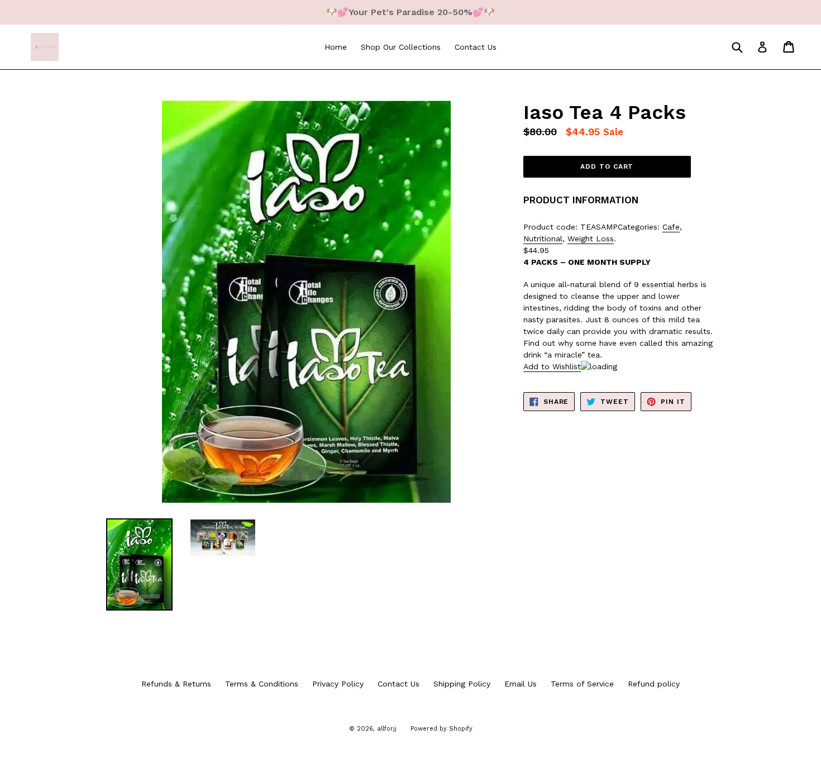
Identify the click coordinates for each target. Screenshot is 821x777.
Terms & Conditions (261, 683)
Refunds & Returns (176, 683)
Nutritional (542, 238)
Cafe (671, 226)
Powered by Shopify (441, 728)
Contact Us (476, 46)
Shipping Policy (461, 683)
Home (335, 46)
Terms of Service (582, 683)
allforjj (387, 728)
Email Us (520, 683)
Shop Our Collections (401, 46)
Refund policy (654, 683)
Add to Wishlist (552, 366)
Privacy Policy (338, 683)
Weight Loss (590, 238)
